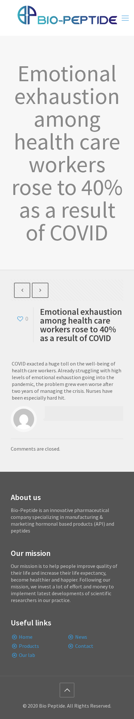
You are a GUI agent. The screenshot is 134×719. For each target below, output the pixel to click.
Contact (84, 646)
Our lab (27, 655)
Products (29, 646)
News (81, 637)
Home (26, 637)
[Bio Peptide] (67, 17)
